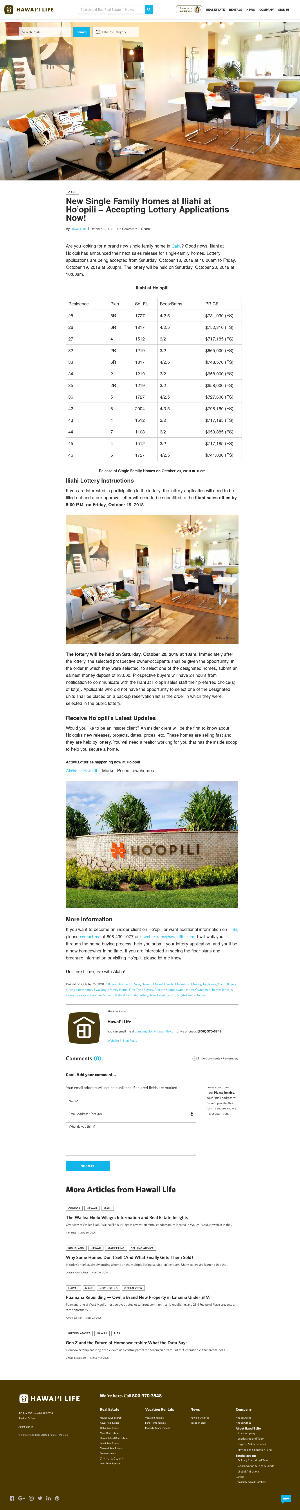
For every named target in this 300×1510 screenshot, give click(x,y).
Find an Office (27, 1418)
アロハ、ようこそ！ (112, 1458)
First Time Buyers (141, 989)
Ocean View (133, 1287)
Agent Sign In (25, 1426)
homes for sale (222, 989)
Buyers (231, 984)
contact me (90, 936)
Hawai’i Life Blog (199, 1417)
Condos (74, 1208)
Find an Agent (243, 1417)
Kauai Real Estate (109, 1422)
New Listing (108, 1287)
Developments (108, 1453)
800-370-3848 (147, 1395)
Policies (63, 1434)
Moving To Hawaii (203, 984)
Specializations (246, 1455)
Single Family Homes (191, 995)
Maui (107, 1208)
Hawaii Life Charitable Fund (255, 1449)
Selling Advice (142, 1248)
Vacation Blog (198, 1422)
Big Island (76, 1248)
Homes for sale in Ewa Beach (85, 995)
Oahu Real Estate (109, 1427)
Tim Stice (71, 1232)
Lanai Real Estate (109, 1442)
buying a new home (79, 989)
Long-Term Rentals (155, 1422)
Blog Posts (130, 1040)
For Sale (134, 984)
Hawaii (146, 984)
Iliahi (232, 929)
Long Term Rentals (110, 1463)
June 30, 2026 (88, 1232)
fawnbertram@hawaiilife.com (167, 936)
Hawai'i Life (79, 229)
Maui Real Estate (109, 1432)
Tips (117, 1333)
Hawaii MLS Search (110, 1417)
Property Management (157, 1427)
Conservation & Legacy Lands (256, 1465)
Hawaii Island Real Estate (114, 1437)
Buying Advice (118, 984)
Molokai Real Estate (111, 1447)
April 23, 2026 (94, 1317)
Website (113, 1040)
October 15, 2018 (101, 229)
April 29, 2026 (100, 1272)
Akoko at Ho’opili (81, 770)
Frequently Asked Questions (251, 1481)
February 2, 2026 (99, 1357)
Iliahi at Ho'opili (126, 995)
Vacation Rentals (154, 1417)
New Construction (162, 995)
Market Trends (163, 984)
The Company (246, 1433)
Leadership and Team (251, 1438)
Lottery (143, 995)
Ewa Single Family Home (110, 989)
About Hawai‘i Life (248, 1428)
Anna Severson (74, 1317)
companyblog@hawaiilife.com (155, 1031)
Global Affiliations (249, 1471)
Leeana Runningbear (77, 1272)
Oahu (72, 192)
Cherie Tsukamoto (76, 1357)
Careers (240, 1476)
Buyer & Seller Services (252, 1444)
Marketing (182, 984)
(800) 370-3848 (209, 1031)
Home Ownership (198, 989)
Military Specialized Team (253, 1460)
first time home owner (169, 989)
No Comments (127, 229)
